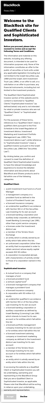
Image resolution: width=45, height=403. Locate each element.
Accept (10, 397)
